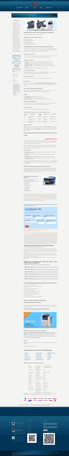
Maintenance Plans (27, 187)
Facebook (55, 0)
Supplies (54, 452)
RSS (27, 422)
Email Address (45, 425)
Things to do (14, 93)
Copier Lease (26, 356)
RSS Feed (23, 455)
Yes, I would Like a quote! (34, 409)
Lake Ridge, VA (26, 393)
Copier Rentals (26, 354)
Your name (44, 422)
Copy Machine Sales (27, 359)
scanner (40, 337)
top (57, 452)
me (23, 0)
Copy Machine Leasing (27, 357)
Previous (27, 452)
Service (12, 0)
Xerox (14, 79)
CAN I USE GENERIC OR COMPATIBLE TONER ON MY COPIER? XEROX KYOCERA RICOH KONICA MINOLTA (20, 430)
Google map (14, 94)
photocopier (34, 337)
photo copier (17, 22)
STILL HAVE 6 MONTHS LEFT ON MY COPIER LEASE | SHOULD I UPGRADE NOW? (19, 423)
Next (29, 452)
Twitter (29, 422)
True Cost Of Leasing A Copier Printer (20, 436)
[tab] (41, 267)
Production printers (27, 182)
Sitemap (25, 455)
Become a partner (30, 432)
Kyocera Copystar (15, 76)
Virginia (45, 16)
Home (42, 16)
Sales (51, 452)
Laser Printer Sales (38, 354)
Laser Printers (49, 357)
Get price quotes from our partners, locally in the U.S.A (34, 414)
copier (51, 194)
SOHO (38, 335)
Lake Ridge (48, 16)
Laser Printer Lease (38, 356)
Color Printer (49, 354)
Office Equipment (16, 0)
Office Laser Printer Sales (28, 190)
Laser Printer (49, 356)
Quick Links (21, 0)
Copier (48, 359)
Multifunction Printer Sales (40, 359)
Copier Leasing (27, 189)
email (30, 337)
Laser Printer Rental (39, 357)
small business (32, 335)
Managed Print (15, 80)
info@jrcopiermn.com (31, 429)
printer (37, 337)
